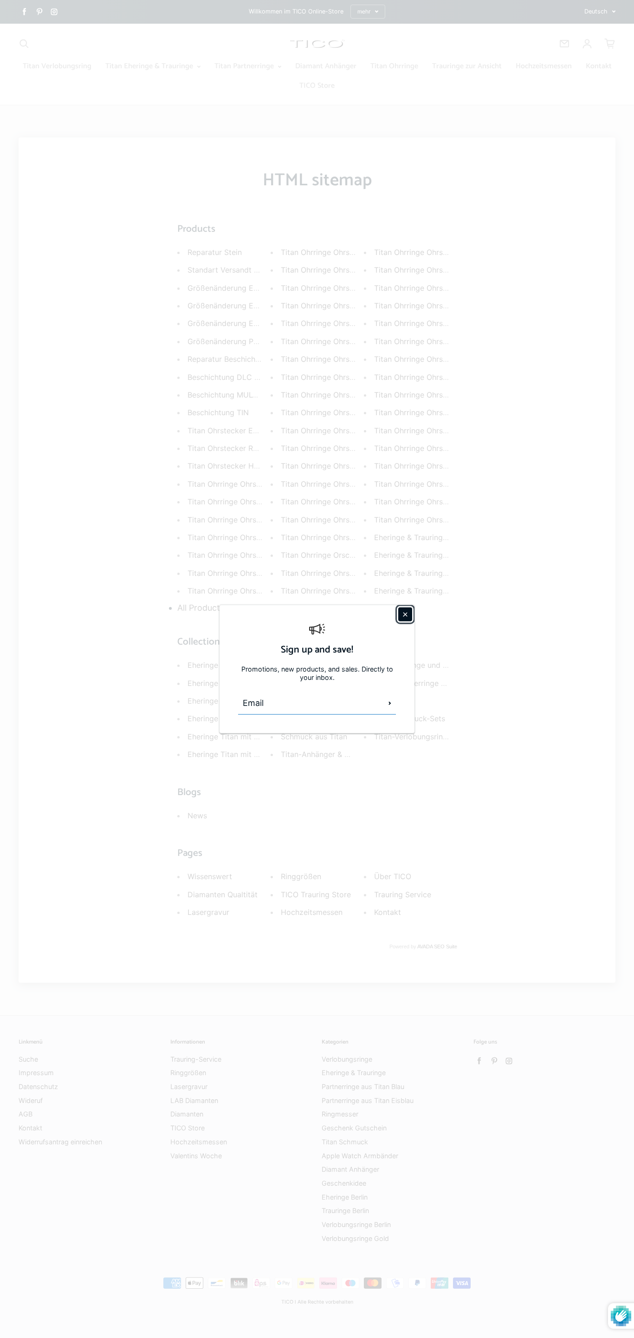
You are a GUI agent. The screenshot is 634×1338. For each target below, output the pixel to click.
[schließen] (405, 614)
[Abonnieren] (389, 703)
